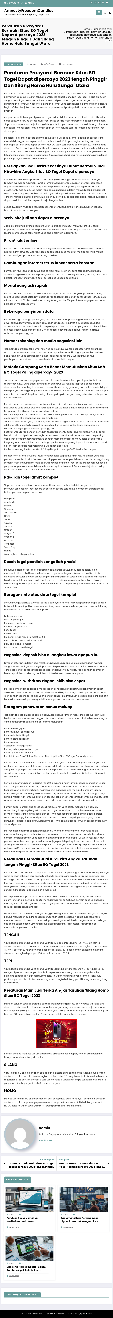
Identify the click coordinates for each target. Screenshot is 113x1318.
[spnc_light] (110, 13)
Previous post (47, 1159)
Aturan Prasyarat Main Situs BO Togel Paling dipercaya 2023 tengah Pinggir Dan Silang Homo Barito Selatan (82, 1165)
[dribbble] (99, 2)
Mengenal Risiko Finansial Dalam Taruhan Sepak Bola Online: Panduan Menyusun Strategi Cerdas (26, 1268)
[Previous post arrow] (5, 1163)
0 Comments (67, 64)
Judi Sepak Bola (14, 64)
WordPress (53, 1314)
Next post (64, 1159)
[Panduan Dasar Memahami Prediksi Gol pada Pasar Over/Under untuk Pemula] (30, 1199)
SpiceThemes (86, 1314)
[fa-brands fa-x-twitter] (95, 2)
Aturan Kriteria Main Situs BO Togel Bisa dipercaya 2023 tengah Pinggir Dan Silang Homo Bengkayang (31, 1165)
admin (33, 64)
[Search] (105, 13)
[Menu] (99, 12)
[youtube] (107, 2)
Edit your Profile (83, 1134)
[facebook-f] (91, 2)
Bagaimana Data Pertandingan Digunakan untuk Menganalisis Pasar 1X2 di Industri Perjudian (80, 1219)
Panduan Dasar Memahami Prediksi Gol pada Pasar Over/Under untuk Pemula (23, 1219)
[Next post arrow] (108, 1163)
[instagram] (103, 2)
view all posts (45, 1140)
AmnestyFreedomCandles (28, 10)
